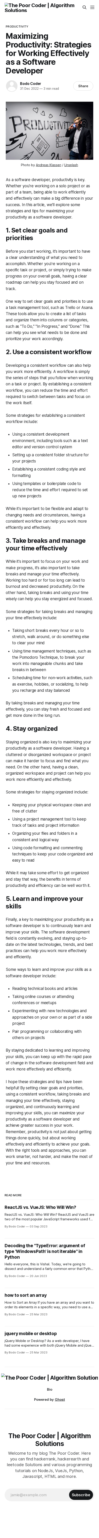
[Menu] (92, 7)
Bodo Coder (30, 83)
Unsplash (71, 165)
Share (83, 86)
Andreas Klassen (48, 165)
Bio (49, 1389)
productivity (17, 26)
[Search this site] (84, 7)
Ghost (60, 1399)
